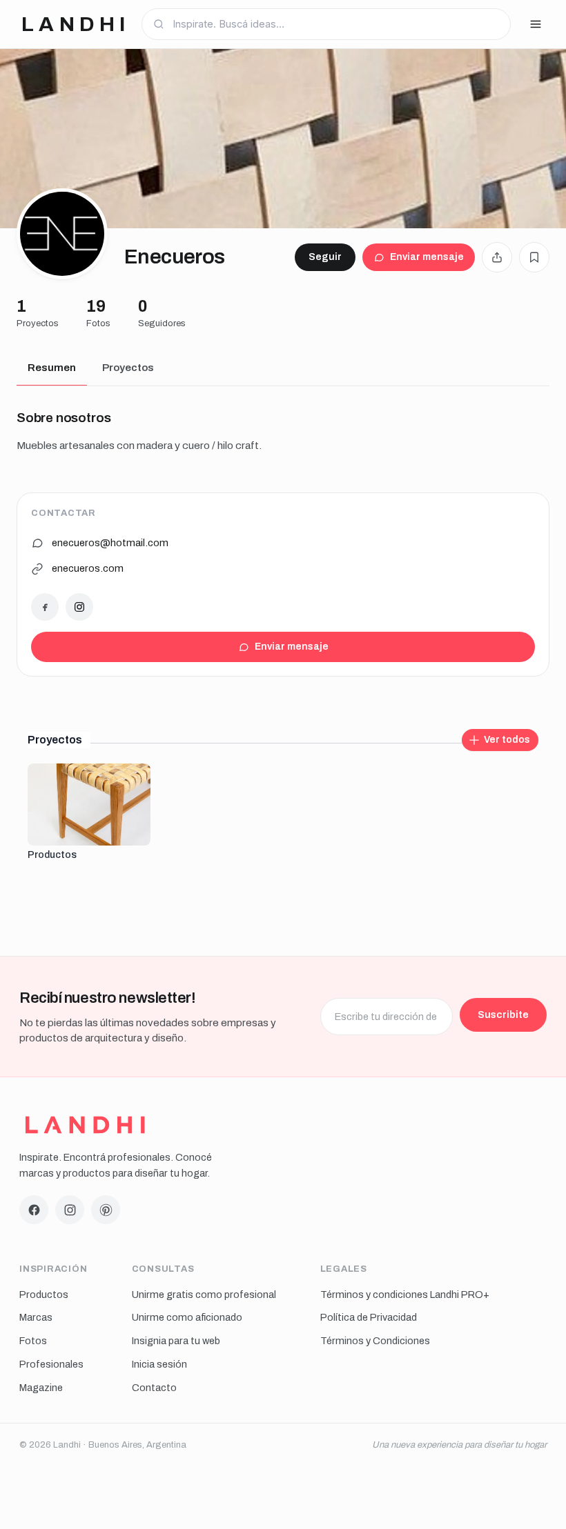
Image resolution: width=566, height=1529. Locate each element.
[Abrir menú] (535, 24)
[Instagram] (79, 607)
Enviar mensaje (427, 257)
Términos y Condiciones (375, 1340)
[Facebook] (45, 607)
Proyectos (128, 367)
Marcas (35, 1317)
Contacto (154, 1387)
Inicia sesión (159, 1364)
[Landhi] (85, 1125)
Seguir (325, 257)
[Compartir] (497, 257)
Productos (43, 1294)
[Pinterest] (105, 1209)
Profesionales (51, 1364)
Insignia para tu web (176, 1340)
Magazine (41, 1387)
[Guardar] (534, 257)
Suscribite (503, 1014)
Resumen (52, 367)
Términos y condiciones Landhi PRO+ (404, 1294)
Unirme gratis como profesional (204, 1294)
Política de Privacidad (368, 1317)
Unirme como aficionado (187, 1317)
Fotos (33, 1340)
